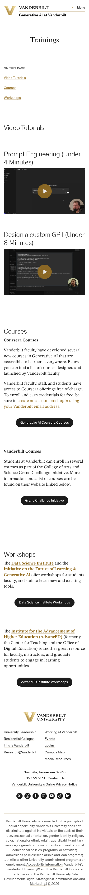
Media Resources (58, 759)
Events (50, 739)
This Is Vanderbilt (16, 745)
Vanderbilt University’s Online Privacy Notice (44, 784)
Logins (50, 745)
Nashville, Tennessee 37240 (44, 772)
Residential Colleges (19, 739)
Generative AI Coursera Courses (44, 423)
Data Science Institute (32, 563)
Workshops (12, 98)
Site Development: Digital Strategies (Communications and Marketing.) (44, 879)
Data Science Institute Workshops (44, 602)
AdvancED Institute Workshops (44, 682)
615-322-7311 (34, 778)
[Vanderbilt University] (44, 717)
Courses (10, 88)
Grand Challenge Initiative (44, 501)
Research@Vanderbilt (20, 752)
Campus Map (55, 752)
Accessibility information (44, 864)
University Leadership (20, 732)
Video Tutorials (15, 78)
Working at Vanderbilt (61, 732)
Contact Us (56, 778)
